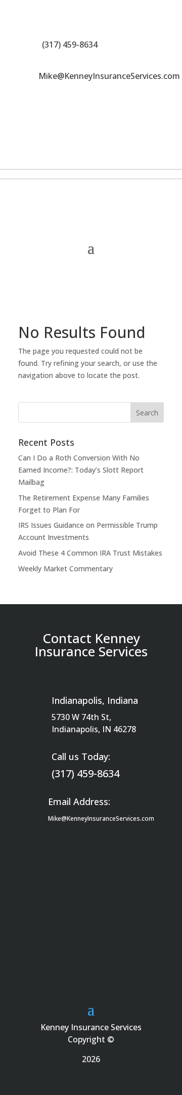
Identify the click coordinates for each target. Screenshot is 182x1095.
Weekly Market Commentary (65, 568)
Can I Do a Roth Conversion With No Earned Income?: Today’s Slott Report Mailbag (81, 470)
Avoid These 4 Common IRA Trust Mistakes (90, 553)
